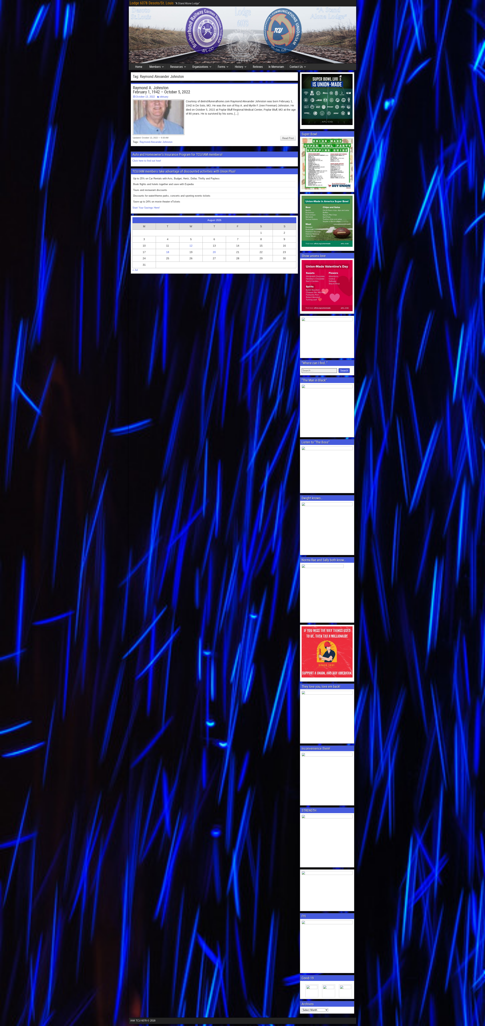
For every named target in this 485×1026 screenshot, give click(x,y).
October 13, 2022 (145, 96)
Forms (221, 67)
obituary (164, 96)
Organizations (200, 67)
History (239, 67)
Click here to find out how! (146, 160)
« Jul (135, 270)
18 (167, 252)
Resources (176, 67)
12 (190, 245)
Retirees (258, 67)
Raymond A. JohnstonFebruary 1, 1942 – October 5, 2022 (161, 89)
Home (138, 67)
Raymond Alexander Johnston (156, 142)
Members (155, 67)
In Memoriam (276, 67)
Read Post (288, 138)
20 (214, 252)
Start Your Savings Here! (146, 207)
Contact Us (296, 67)
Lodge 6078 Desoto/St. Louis (152, 3)
